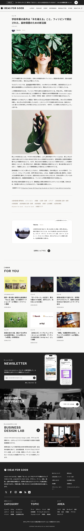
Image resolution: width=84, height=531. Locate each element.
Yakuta (18, 30)
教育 (49, 509)
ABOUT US (77, 8)
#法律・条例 (43, 201)
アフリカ (73, 512)
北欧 (75, 509)
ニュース (14, 15)
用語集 (54, 483)
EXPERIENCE (52, 8)
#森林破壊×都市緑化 (18, 201)
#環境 (36, 201)
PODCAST (39, 8)
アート (32, 509)
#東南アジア (39, 206)
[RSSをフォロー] (25, 492)
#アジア (51, 201)
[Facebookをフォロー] (11, 492)
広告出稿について (56, 476)
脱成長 (48, 514)
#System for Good (17, 206)
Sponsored (19, 512)
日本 (64, 509)
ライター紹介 (70, 476)
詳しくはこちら (29, 383)
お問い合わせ (55, 480)
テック (44, 509)
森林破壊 (28, 84)
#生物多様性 (57, 203)
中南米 (67, 512)
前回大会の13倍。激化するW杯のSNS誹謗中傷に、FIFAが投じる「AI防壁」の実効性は (15, 335)
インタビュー (19, 509)
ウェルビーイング (35, 514)
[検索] (81, 8)
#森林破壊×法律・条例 (26, 203)
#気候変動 (15, 203)
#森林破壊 (38, 203)
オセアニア (60, 514)
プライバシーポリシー (56, 488)
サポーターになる (68, 404)
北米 (62, 512)
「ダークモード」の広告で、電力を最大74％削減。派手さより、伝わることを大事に (42, 300)
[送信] (34, 378)
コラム (12, 509)
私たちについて (56, 473)
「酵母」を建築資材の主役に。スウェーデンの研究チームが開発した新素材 (68, 335)
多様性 (43, 514)
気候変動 (33, 512)
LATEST (32, 8)
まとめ (12, 512)
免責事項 (69, 483)
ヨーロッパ (69, 509)
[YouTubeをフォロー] (20, 492)
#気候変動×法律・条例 (61, 201)
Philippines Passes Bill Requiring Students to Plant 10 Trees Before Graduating (45, 188)
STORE (70, 8)
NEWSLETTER (62, 8)
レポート (6, 512)
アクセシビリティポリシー (73, 488)
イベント (6, 514)
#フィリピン (29, 201)
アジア (59, 509)
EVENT (45, 8)
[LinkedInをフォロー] (29, 492)
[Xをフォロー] (6, 492)
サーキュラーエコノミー (43, 512)
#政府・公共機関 (47, 203)
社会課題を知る (71, 480)
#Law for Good (29, 206)
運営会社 (69, 473)
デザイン (38, 509)
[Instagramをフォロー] (16, 492)
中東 (58, 512)
